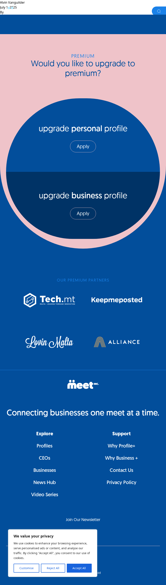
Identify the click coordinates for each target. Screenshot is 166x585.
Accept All (79, 568)
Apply (83, 146)
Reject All (53, 568)
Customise (26, 568)
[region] (52, 553)
